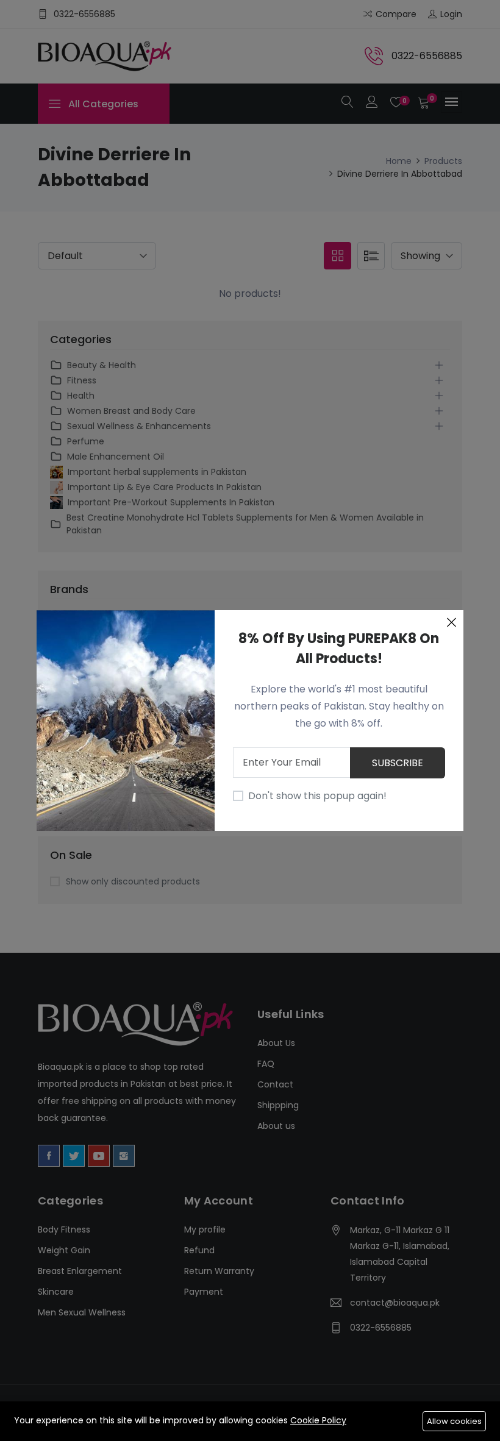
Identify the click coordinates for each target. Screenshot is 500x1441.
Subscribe (397, 763)
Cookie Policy (318, 1420)
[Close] (451, 622)
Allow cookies (454, 1421)
